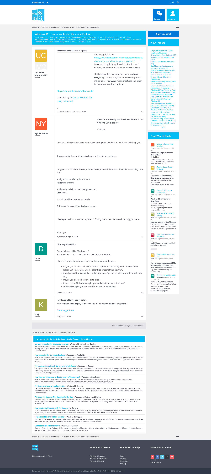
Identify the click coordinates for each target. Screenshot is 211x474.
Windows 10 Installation (99, 458)
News (122, 456)
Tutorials (123, 458)
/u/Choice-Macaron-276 (81, 97)
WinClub (154, 171)
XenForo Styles (96, 471)
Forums (157, 19)
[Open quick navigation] (177, 27)
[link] (59, 100)
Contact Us (155, 460)
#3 (142, 292)
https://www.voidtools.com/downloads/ (75, 90)
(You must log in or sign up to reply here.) (127, 325)
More (163, 127)
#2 (142, 236)
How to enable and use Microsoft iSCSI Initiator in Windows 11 (163, 71)
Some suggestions (65, 310)
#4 (142, 316)
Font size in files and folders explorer (49, 416)
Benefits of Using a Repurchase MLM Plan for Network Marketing (163, 119)
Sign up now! (163, 33)
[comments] (67, 100)
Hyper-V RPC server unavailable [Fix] (162, 62)
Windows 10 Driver (97, 461)
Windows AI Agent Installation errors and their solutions (162, 111)
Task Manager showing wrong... (165, 214)
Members (171, 19)
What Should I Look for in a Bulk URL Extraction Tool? (163, 115)
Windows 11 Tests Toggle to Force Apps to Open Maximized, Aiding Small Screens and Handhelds (163, 92)
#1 (142, 111)
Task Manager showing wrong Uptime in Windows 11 (162, 67)
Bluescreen (124, 461)
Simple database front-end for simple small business (162, 51)
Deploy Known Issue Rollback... (164, 168)
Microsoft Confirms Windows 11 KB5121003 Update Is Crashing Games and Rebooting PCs (163, 105)
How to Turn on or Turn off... (165, 255)
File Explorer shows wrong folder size (50, 386)
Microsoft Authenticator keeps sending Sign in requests (162, 87)
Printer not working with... (166, 275)
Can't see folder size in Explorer (47, 425)
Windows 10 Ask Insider (44, 41)
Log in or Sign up (40, 2)
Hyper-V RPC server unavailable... (164, 191)
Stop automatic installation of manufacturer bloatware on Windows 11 (162, 98)
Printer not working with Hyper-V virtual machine (163, 82)
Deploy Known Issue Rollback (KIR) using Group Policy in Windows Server (163, 57)
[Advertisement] (75, 68)
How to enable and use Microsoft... (165, 235)
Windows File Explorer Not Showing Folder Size (54, 397)
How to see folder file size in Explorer (50, 355)
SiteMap (123, 463)
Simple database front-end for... (165, 145)
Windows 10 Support (97, 456)
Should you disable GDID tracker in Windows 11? (163, 124)
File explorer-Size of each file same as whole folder (55, 366)
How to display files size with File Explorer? (52, 408)
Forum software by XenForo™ (53, 471)
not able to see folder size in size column (51, 344)
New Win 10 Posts (161, 135)
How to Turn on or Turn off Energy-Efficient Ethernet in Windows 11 (161, 77)
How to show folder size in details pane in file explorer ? (57, 377)
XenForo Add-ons (82, 471)
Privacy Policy (156, 462)
